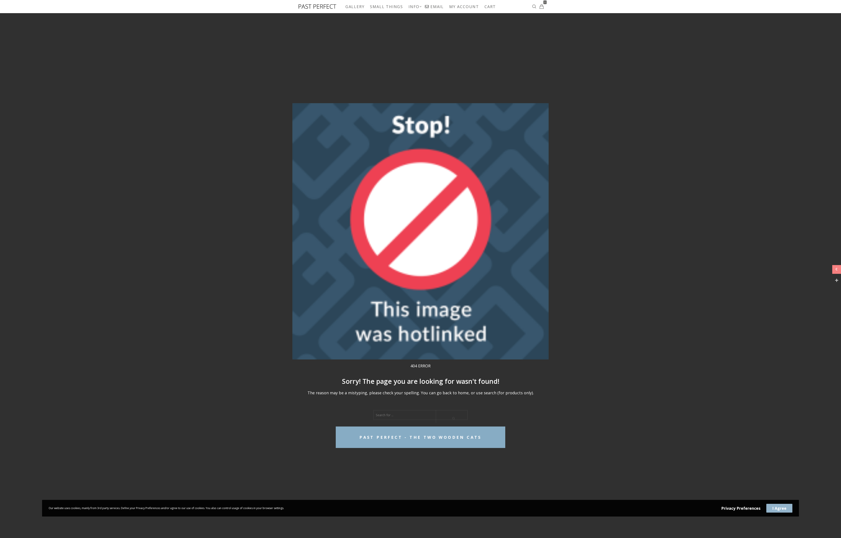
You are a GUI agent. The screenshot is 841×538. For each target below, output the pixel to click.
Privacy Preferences (740, 508)
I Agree (779, 508)
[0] (541, 6)
